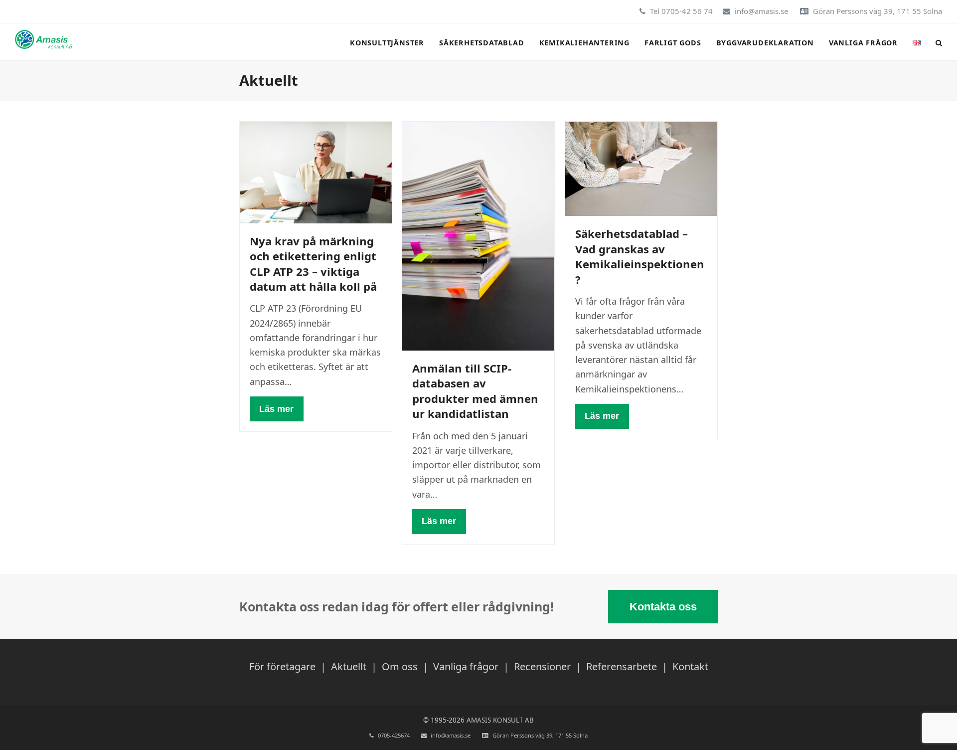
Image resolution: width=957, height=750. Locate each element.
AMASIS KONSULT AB (500, 720)
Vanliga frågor (465, 666)
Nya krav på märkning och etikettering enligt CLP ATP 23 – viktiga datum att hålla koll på (313, 263)
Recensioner (542, 666)
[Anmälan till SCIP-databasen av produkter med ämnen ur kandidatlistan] (478, 235)
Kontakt (690, 666)
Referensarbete (621, 666)
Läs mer (276, 409)
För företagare (282, 666)
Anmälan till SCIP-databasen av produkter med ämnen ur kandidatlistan (475, 391)
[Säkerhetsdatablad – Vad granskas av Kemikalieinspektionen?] (641, 168)
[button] (939, 41)
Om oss (400, 666)
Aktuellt (348, 666)
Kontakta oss (663, 606)
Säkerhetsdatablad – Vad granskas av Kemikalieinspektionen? (639, 256)
